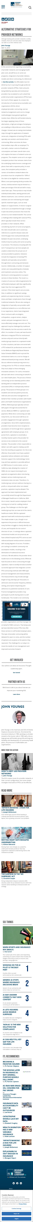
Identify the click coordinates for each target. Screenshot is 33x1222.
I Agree (17, 1218)
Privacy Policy (23, 1204)
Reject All (16, 1213)
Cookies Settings (16, 1208)
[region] (16, 1206)
